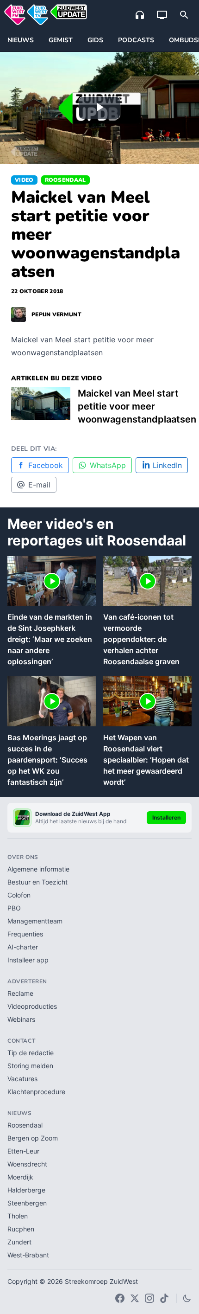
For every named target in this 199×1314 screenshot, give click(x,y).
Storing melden (30, 1066)
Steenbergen (27, 1203)
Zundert (19, 1242)
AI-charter (22, 947)
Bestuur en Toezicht (37, 882)
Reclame (20, 993)
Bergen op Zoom (32, 1138)
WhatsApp (108, 465)
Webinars (21, 1019)
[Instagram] (149, 1298)
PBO (14, 908)
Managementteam (34, 921)
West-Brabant (28, 1255)
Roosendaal (65, 180)
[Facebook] (119, 1298)
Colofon (19, 895)
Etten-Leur (23, 1151)
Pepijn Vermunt (56, 314)
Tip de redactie (30, 1053)
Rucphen (20, 1229)
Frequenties (25, 934)
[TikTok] (164, 1298)
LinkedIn (167, 465)
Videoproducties (32, 1006)
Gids (95, 40)
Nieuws (20, 40)
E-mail (39, 484)
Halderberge (26, 1190)
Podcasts (136, 40)
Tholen (17, 1216)
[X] (134, 1298)
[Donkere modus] (187, 1298)
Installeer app (28, 960)
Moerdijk (20, 1177)
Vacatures (22, 1079)
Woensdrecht (27, 1164)
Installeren (166, 817)
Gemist (61, 40)
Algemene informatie (38, 869)
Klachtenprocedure (36, 1092)
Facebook (45, 465)
